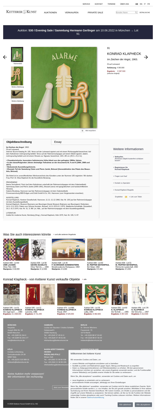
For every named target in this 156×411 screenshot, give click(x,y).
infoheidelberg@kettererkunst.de (56, 365)
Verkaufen (71, 12)
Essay (58, 141)
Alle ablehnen (125, 405)
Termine (111, 4)
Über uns (124, 4)
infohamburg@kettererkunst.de (56, 340)
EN (141, 4)
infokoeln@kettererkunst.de (18, 362)
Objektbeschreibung (19, 141)
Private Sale (95, 12)
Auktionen (50, 12)
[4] (5, 57)
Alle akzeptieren (143, 405)
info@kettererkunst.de (16, 340)
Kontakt (99, 4)
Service (86, 4)
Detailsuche (145, 12)
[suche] (136, 12)
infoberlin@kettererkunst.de (91, 340)
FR (148, 4)
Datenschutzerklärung (95, 397)
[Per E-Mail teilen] (125, 197)
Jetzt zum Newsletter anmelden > (66, 387)
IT (145, 4)
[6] (146, 57)
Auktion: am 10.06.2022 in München (74, 30)
